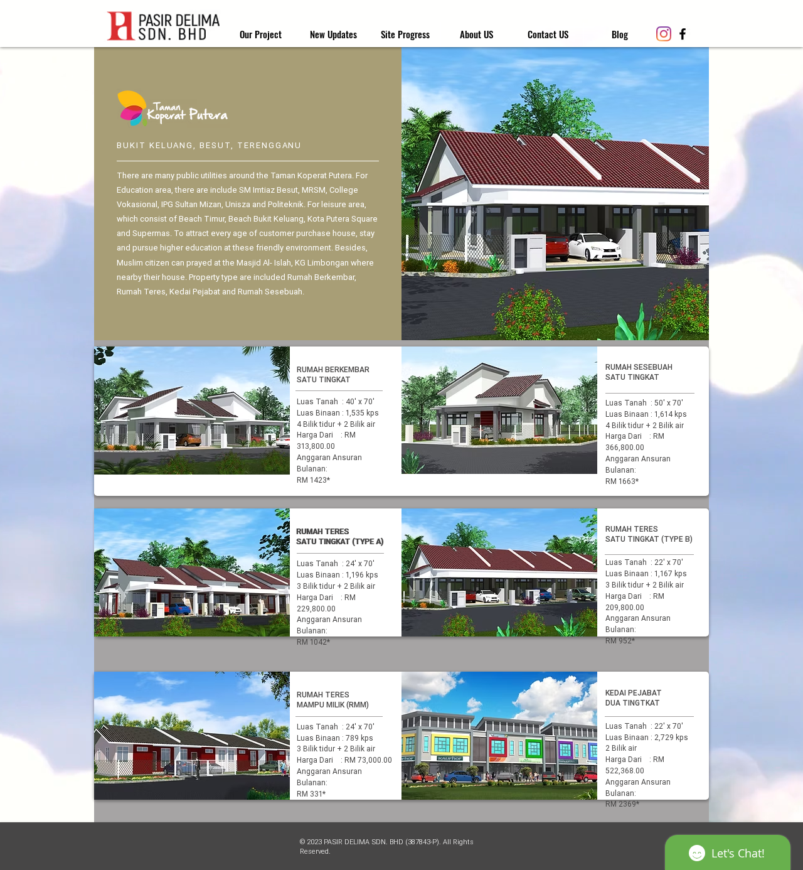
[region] (192, 410)
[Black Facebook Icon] (682, 33)
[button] (405, 34)
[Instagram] (663, 33)
